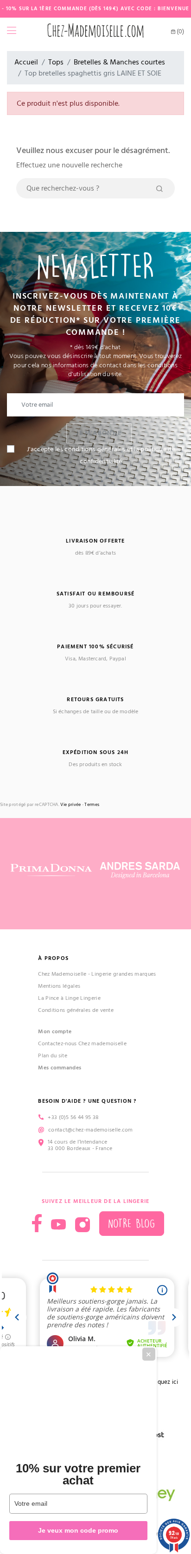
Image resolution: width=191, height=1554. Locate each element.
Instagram (82, 1224)
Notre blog (131, 1223)
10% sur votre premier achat (78, 1474)
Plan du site (52, 1056)
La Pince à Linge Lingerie (69, 998)
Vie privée (70, 805)
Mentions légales (59, 986)
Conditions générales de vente (76, 1010)
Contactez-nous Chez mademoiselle (82, 1044)
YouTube (58, 1224)
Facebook (37, 1223)
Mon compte (54, 1032)
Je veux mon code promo (78, 1530)
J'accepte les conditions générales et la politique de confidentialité (101, 455)
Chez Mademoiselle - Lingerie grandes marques (97, 974)
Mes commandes (59, 1068)
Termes (91, 805)
